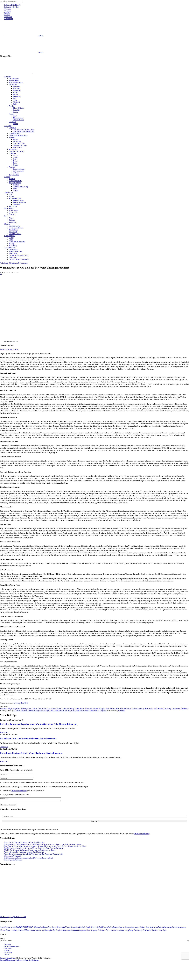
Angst (2, 927)
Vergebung (129, 929)
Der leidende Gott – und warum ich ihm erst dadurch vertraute (28, 738)
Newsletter (8, 952)
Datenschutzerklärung (19, 790)
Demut (54, 927)
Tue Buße (121, 710)
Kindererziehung (12, 930)
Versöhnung (138, 930)
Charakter (47, 927)
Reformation (68, 930)
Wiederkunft (162, 930)
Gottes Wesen (79, 709)
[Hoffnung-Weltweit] (49, 73)
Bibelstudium (38, 927)
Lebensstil (21, 930)
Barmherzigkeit (9, 927)
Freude (88, 927)
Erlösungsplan (26, 709)
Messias (32, 930)
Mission (38, 930)
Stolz (155, 709)
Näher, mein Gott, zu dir (12, 856)
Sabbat (76, 929)
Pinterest (15, 349)
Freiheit (82, 927)
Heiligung (153, 927)
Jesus (180, 927)
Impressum (8, 948)
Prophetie (59, 930)
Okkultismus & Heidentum (18, 263)
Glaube (115, 926)
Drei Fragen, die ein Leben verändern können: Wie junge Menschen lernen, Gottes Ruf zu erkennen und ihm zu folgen (45, 846)
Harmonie (88, 709)
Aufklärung (4, 263)
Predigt (52, 930)
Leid (107, 709)
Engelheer (16, 709)
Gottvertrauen (134, 927)
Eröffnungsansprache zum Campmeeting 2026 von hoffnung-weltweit (28, 858)
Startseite (7, 944)
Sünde (160, 709)
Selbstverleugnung (91, 930)
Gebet (93, 926)
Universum (176, 709)
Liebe (27, 929)
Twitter (9, 349)
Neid (121, 709)
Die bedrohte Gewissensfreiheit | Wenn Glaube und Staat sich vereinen (31, 753)
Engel (10, 709)
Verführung (184, 709)
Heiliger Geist (144, 927)
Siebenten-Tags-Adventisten (108, 930)
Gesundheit (106, 927)
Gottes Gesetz (56, 709)
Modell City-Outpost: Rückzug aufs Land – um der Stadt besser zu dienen (29, 850)
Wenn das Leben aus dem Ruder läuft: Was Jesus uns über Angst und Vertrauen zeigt (33, 854)
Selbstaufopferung (138, 709)
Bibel (18, 927)
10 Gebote (3, 709)
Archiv (2, 939)
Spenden (7, 954)
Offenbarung (46, 930)
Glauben (121, 927)
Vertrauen (146, 929)
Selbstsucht (149, 709)
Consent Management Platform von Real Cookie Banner (19, 960)
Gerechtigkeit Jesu (44, 709)
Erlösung (66, 927)
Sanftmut (82, 930)
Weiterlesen (4, 732)
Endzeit (60, 927)
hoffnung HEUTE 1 (21, 703)
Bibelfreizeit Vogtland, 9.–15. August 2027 (13, 917)
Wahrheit (154, 930)
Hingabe (102, 709)
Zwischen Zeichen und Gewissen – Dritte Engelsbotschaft (24, 842)
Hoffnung (174, 926)
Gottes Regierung (68, 709)
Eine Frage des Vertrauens (13, 860)
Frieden (34, 709)
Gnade (127, 927)
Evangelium (75, 927)
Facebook (3, 349)
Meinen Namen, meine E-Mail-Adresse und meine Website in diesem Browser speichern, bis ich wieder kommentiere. (43, 782)
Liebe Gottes (114, 709)
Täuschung (167, 709)
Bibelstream (26, 926)
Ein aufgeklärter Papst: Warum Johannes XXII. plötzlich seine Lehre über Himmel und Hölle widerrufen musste (43, 844)
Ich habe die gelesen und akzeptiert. (23, 790)
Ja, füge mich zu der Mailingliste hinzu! (16, 794)
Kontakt (7, 950)
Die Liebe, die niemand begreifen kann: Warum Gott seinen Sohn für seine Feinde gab (38, 724)
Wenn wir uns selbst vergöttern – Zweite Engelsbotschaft (24, 852)
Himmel (95, 709)
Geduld (99, 927)
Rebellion (127, 709)
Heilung (160, 927)
